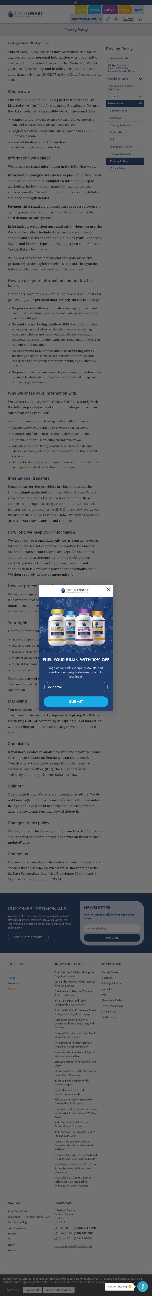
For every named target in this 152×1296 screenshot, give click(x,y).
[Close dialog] (108, 589)
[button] (142, 1286)
